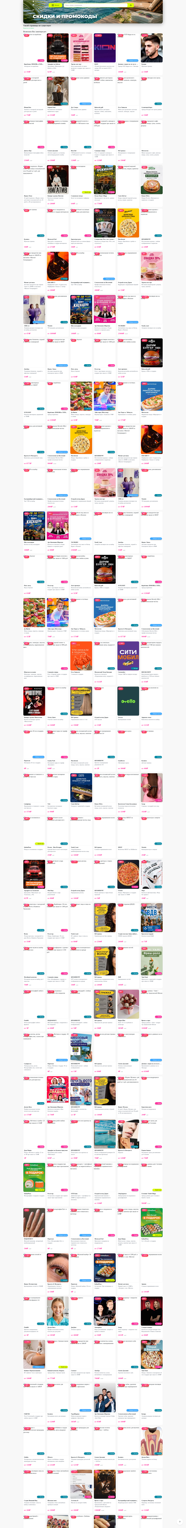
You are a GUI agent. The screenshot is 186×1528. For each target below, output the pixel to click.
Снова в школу (46, 10)
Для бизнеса (81, 10)
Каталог (57, 5)
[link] (180, 1522)
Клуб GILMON (57, 10)
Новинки (37, 10)
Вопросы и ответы (69, 10)
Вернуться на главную (28, 28)
